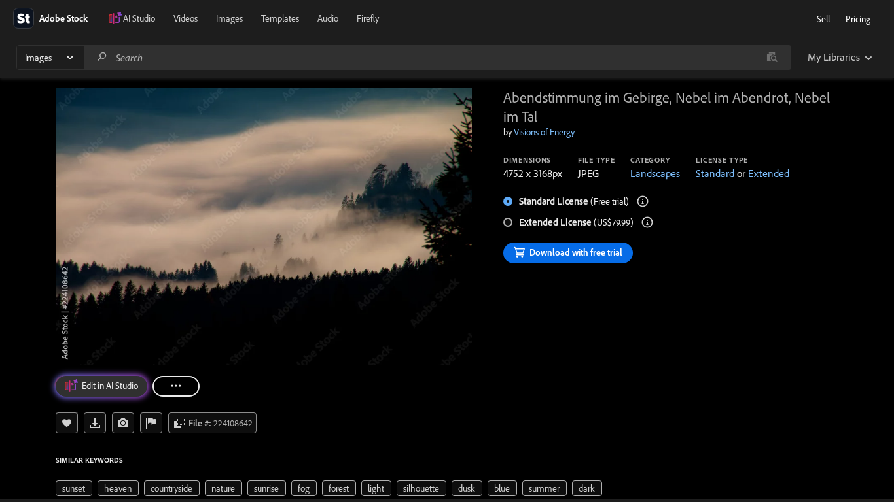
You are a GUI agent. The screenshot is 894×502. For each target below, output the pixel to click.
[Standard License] (643, 201)
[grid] (329, 488)
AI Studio (139, 18)
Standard (715, 173)
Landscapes (655, 173)
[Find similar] (772, 57)
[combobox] (437, 57)
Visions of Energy (544, 132)
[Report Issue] (151, 422)
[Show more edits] (176, 386)
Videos (185, 18)
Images (229, 18)
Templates (280, 18)
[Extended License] (647, 222)
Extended (768, 173)
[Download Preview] (95, 422)
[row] (74, 488)
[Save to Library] (67, 422)
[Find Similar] (123, 422)
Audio (327, 18)
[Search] (102, 57)
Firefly (368, 18)
